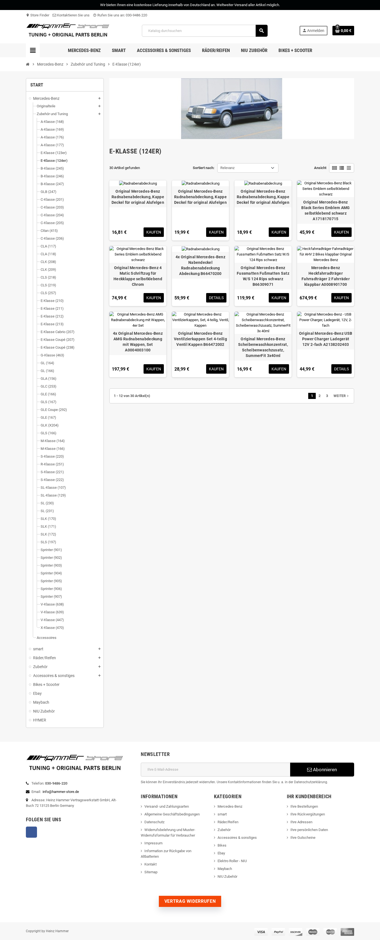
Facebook (31, 832)
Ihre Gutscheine (302, 837)
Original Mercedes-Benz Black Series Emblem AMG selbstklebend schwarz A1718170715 (325, 210)
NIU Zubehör (227, 876)
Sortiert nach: (203, 168)
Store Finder (37, 15)
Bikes (222, 845)
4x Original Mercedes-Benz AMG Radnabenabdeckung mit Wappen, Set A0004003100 (138, 341)
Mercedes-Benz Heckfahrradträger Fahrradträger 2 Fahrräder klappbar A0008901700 (326, 276)
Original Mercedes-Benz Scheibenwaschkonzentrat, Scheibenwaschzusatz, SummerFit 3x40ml (263, 347)
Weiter (342, 396)
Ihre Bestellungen (304, 806)
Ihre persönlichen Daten (309, 830)
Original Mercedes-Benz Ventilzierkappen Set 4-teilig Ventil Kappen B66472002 (200, 339)
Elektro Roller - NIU (232, 861)
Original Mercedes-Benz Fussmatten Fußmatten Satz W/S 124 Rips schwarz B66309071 (263, 276)
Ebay (221, 853)
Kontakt (150, 864)
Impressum (153, 843)
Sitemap (150, 872)
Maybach (225, 869)
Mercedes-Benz (230, 806)
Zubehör (224, 830)
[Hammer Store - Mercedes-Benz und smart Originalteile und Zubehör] (68, 30)
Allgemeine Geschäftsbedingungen (172, 814)
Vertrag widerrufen (190, 901)
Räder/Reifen (228, 822)
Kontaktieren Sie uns (73, 15)
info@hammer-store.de (61, 792)
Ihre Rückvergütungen (307, 814)
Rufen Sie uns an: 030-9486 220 (120, 15)
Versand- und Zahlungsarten (166, 806)
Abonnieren (324, 769)
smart (222, 814)
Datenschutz (154, 822)
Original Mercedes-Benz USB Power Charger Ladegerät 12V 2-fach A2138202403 (325, 339)
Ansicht (320, 168)
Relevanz (227, 168)
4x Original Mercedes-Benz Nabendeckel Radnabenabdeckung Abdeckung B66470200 (200, 265)
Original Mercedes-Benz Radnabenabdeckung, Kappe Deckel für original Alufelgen (138, 197)
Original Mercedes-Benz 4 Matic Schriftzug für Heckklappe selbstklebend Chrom (137, 276)
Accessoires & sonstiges (237, 837)
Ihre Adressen (301, 822)
